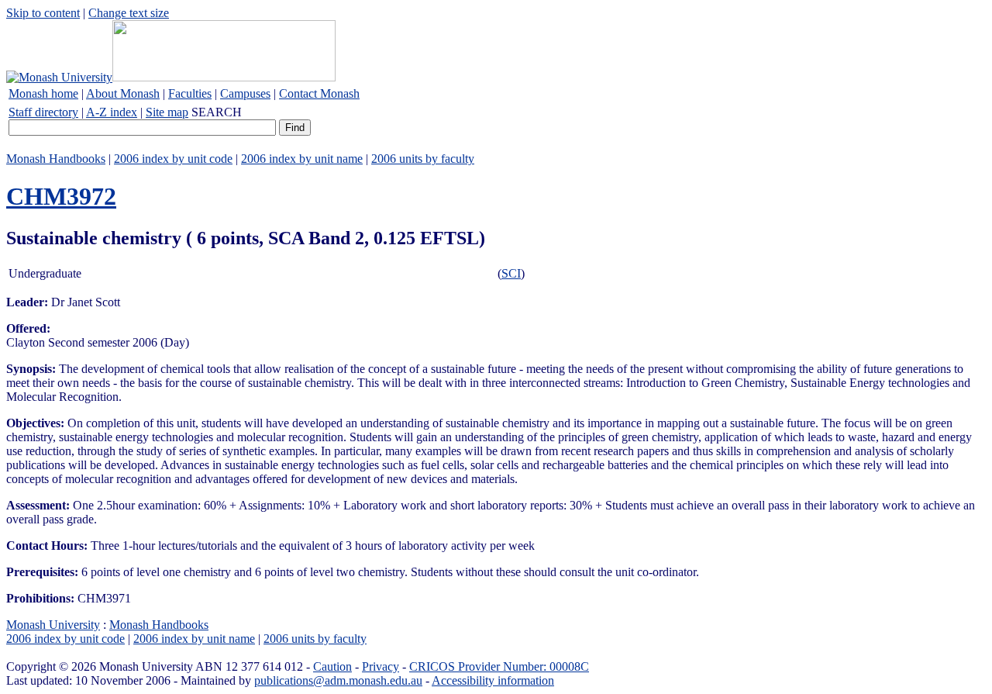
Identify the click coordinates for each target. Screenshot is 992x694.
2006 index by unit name (302, 158)
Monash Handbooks (55, 158)
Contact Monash (319, 93)
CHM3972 (61, 196)
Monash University (53, 624)
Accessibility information (493, 680)
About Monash (123, 93)
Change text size (128, 12)
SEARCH (216, 112)
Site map (167, 112)
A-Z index (111, 112)
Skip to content (43, 12)
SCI (511, 273)
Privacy (380, 666)
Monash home (43, 93)
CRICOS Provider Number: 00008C (499, 666)
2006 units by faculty (422, 158)
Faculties (190, 93)
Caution (332, 666)
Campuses (245, 93)
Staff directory (43, 112)
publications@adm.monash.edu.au (338, 680)
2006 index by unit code (173, 158)
